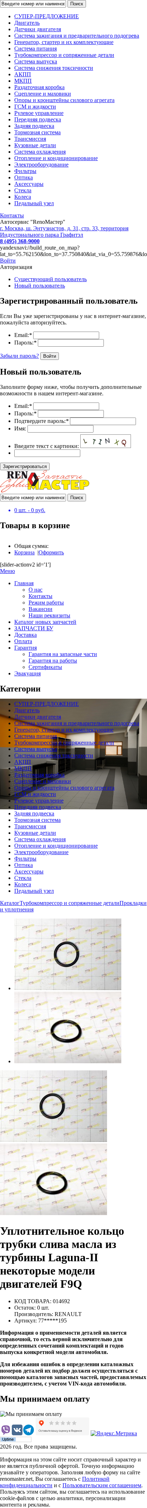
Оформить (51, 552)
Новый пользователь (39, 286)
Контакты (12, 215)
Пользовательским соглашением (101, 1485)
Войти (8, 260)
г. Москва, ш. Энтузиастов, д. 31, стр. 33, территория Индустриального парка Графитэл (64, 231)
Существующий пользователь (50, 279)
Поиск (76, 3)
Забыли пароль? (19, 356)
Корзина (24, 552)
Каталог (10, 903)
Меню (7, 571)
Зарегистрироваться (25, 466)
